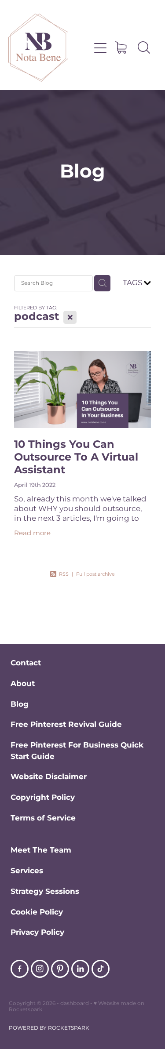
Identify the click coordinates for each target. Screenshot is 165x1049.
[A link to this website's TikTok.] (101, 969)
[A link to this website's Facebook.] (20, 969)
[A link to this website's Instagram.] (40, 969)
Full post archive (95, 574)
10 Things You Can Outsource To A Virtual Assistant (76, 457)
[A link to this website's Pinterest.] (60, 969)
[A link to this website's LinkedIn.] (80, 969)
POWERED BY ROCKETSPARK (49, 1028)
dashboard (74, 1003)
